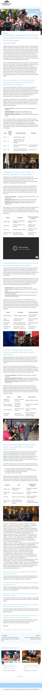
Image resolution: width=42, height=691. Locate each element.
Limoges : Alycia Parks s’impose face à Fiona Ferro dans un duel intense (10, 667)
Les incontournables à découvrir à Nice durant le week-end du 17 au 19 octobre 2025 (10, 638)
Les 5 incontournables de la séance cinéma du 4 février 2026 (31, 667)
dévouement (10, 629)
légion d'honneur (18, 629)
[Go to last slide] (3, 663)
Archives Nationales (34, 379)
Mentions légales (17, 685)
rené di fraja (24, 629)
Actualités (5, 33)
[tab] (19, 676)
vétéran (30, 629)
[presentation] (10, 656)
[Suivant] (39, 663)
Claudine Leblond (7, 43)
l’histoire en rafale (8, 393)
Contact (26, 685)
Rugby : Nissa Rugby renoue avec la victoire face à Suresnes (33, 637)
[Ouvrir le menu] (41, 3)
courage (5, 629)
